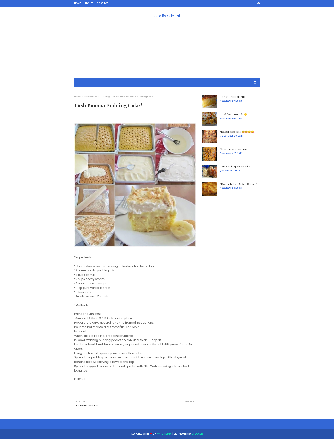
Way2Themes (164, 433)
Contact (103, 3)
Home (77, 3)
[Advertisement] (167, 51)
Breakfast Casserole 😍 (233, 114)
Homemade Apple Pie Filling (235, 166)
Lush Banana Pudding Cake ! (101, 96)
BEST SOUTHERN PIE (232, 96)
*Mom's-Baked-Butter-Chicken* (238, 183)
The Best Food (167, 15)
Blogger (197, 433)
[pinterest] (258, 3)
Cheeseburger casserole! (234, 149)
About (89, 3)
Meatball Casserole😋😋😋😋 (237, 131)
